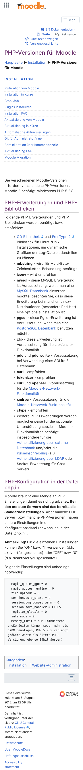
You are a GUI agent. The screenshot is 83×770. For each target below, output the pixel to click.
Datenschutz (13, 743)
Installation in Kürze (18, 94)
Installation (37, 62)
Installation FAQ (15, 113)
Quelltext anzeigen (44, 39)
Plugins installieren (17, 107)
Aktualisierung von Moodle (24, 119)
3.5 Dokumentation (58, 29)
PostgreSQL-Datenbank (36, 328)
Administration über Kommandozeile (31, 145)
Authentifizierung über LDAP (40, 458)
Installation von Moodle (21, 88)
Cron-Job (11, 101)
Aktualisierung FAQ (18, 151)
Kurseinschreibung (32, 453)
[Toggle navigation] (5, 6)
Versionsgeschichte (44, 43)
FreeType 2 (61, 236)
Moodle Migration (17, 157)
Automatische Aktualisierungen (27, 132)
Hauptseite (13, 62)
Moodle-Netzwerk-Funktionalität (44, 404)
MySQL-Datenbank (32, 291)
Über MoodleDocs (17, 749)
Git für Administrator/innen (23, 138)
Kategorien (15, 660)
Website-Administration (51, 665)
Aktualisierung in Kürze (21, 126)
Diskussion (68, 34)
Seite (46, 34)
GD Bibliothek (28, 236)
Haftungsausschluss (18, 756)
